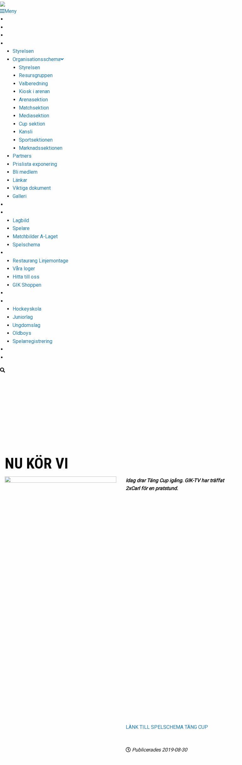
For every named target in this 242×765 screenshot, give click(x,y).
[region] (121, 413)
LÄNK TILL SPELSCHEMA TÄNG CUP (167, 727)
